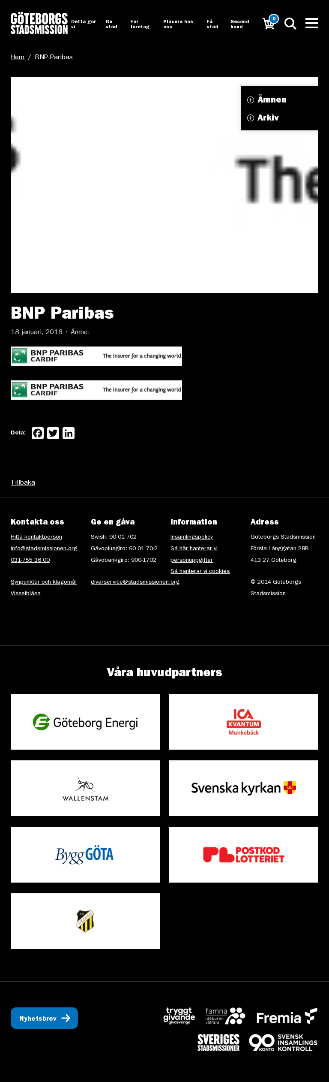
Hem (17, 57)
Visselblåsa (26, 594)
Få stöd (212, 25)
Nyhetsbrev (38, 1019)
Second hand (239, 25)
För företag (140, 25)
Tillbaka (23, 483)
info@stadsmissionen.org (44, 549)
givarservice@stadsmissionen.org (135, 582)
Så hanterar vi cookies (200, 572)
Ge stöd (111, 25)
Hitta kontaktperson (36, 537)
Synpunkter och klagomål (44, 582)
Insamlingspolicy (191, 537)
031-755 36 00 (30, 561)
